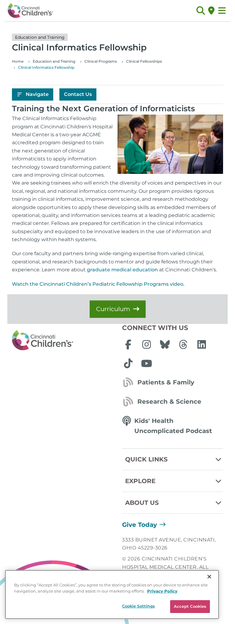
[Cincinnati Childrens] (62, 340)
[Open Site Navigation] (222, 10)
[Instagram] (146, 344)
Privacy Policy (162, 591)
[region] (112, 594)
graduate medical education (122, 270)
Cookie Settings (138, 606)
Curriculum (113, 309)
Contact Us (78, 94)
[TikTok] (128, 363)
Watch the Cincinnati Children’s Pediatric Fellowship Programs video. (98, 284)
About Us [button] (142, 502)
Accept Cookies (190, 606)
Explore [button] (140, 481)
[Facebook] (128, 344)
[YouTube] (146, 363)
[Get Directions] (211, 10)
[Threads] (183, 344)
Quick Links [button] (146, 459)
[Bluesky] (165, 344)
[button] (200, 10)
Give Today (139, 524)
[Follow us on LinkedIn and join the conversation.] (202, 344)
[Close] (209, 576)
